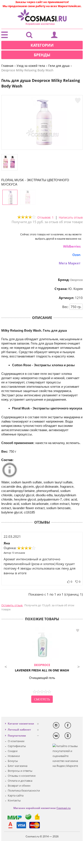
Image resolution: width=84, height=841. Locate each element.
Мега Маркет (70, 263)
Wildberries (72, 246)
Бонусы (13, 761)
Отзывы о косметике (22, 776)
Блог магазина (17, 766)
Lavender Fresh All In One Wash (42, 667)
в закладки (78, 630)
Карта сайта (15, 795)
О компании (16, 741)
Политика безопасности (24, 790)
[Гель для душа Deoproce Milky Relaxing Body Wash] (42, 145)
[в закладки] (78, 100)
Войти (54, 36)
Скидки (12, 751)
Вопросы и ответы (20, 771)
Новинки (14, 756)
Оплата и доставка (20, 781)
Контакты (14, 800)
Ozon (76, 255)
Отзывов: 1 (45, 217)
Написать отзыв (71, 217)
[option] (42, 666)
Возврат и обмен (19, 785)
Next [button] (78, 666)
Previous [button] (5, 666)
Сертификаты (17, 746)
